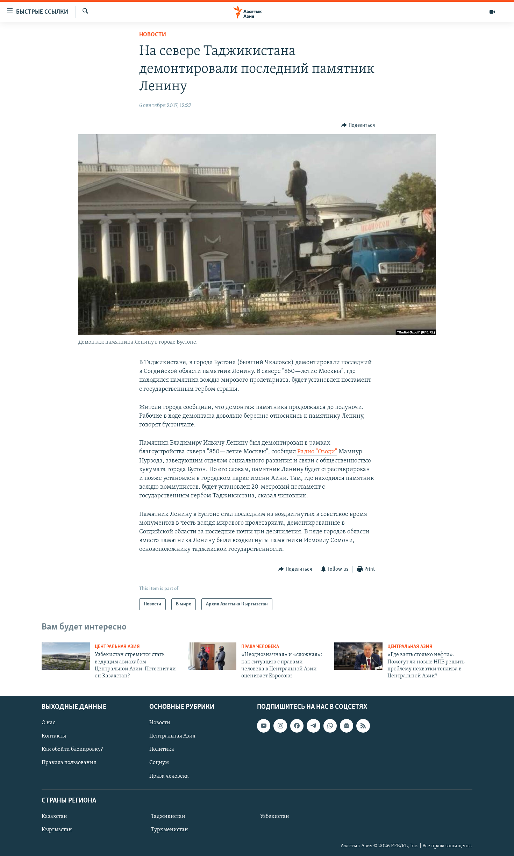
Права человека (260, 646)
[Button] (358, 125)
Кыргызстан (57, 830)
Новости (152, 35)
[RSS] (363, 725)
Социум (159, 762)
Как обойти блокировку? (72, 749)
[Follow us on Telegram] (313, 725)
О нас (48, 723)
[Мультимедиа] (492, 12)
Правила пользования (69, 762)
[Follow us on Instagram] (280, 725)
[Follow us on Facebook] (297, 725)
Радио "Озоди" (317, 452)
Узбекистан (274, 816)
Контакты (54, 736)
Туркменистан (169, 830)
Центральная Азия (117, 646)
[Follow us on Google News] (346, 725)
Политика (161, 749)
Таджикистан (168, 816)
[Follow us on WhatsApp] (330, 725)
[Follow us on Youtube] (263, 725)
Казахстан (54, 816)
